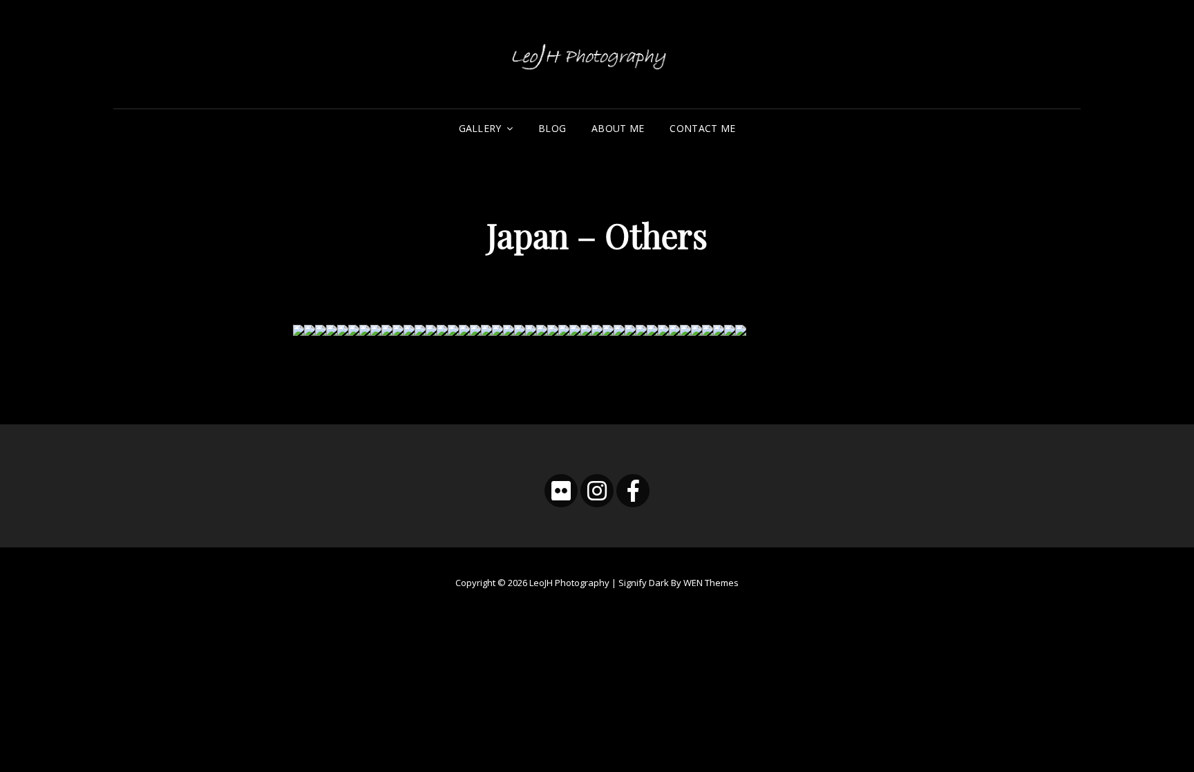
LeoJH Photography (569, 582)
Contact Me (702, 128)
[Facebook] (633, 490)
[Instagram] (597, 490)
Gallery (480, 128)
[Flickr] (561, 490)
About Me (617, 128)
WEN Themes (711, 582)
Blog (552, 128)
